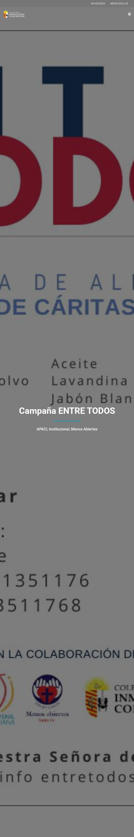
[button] (129, 14)
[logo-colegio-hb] (13, 14)
